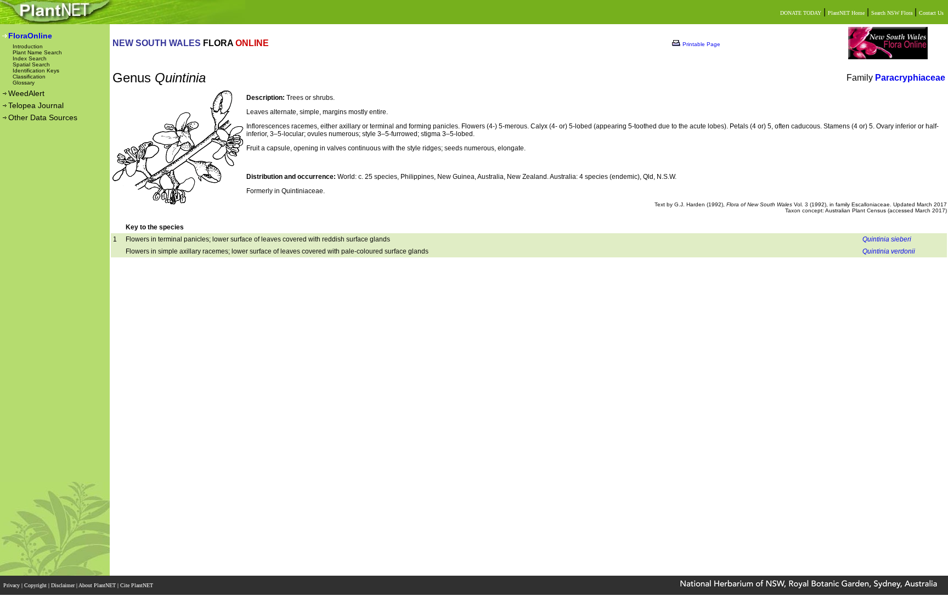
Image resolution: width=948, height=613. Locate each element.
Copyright (36, 585)
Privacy (12, 585)
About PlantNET (97, 585)
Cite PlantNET (137, 585)
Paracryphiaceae (910, 77)
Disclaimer (63, 585)
